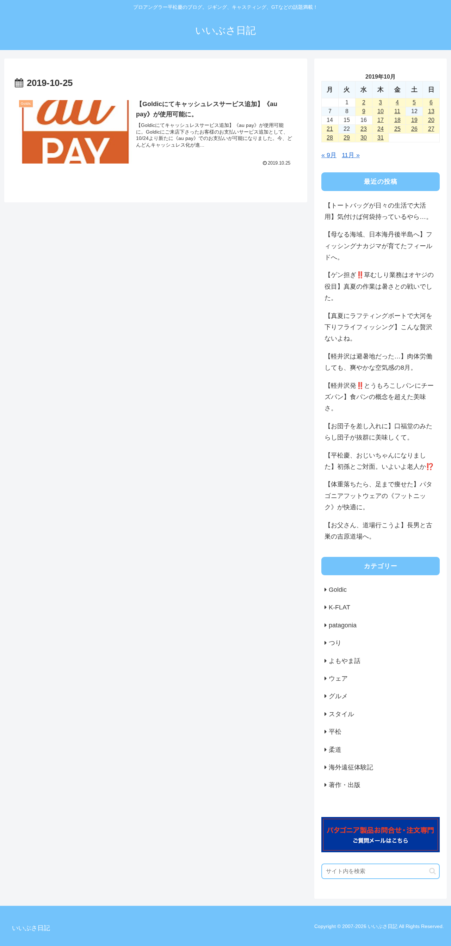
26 (414, 129)
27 (431, 129)
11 (397, 111)
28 (330, 138)
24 (380, 129)
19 (414, 120)
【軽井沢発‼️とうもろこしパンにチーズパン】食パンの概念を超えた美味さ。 (379, 397)
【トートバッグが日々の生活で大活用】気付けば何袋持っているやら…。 (378, 211)
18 (397, 120)
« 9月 (328, 155)
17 (380, 120)
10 (380, 111)
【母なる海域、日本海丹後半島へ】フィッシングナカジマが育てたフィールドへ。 (378, 246)
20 (431, 120)
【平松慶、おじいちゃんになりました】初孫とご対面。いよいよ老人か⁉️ (379, 461)
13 (431, 111)
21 (330, 129)
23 (363, 129)
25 (397, 129)
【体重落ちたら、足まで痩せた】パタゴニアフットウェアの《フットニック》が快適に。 (378, 496)
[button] (432, 871)
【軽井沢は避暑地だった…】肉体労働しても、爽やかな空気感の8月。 (378, 362)
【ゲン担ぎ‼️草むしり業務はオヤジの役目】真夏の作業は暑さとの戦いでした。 (379, 286)
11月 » (351, 155)
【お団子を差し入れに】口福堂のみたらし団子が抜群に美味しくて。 (378, 432)
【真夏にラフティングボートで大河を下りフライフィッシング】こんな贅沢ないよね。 (378, 327)
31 (380, 138)
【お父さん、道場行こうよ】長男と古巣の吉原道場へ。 (378, 531)
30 (363, 138)
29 (347, 138)
